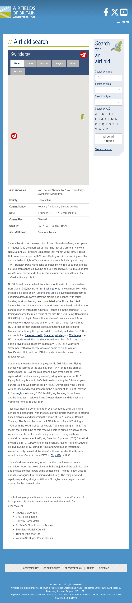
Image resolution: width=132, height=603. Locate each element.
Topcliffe (56, 455)
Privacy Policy (73, 568)
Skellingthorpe (52, 288)
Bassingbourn (19, 393)
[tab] (17, 63)
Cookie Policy (51, 568)
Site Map (104, 568)
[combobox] (108, 90)
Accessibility (30, 568)
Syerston (49, 335)
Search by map (103, 149)
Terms (90, 568)
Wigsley (59, 335)
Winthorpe (75, 335)
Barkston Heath (33, 335)
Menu (125, 22)
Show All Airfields (108, 138)
